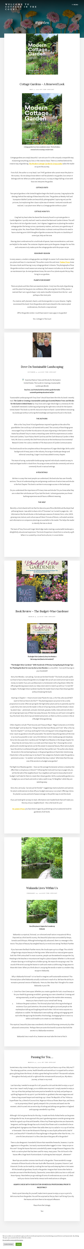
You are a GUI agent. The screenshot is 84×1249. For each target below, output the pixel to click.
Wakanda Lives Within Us (42, 888)
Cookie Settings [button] (8, 1244)
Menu (76, 4)
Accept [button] (18, 1244)
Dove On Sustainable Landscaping (42, 367)
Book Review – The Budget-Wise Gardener (42, 611)
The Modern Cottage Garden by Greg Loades (46, 164)
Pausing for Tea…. (42, 1057)
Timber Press (65, 262)
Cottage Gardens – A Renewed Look (42, 84)
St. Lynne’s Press (18, 809)
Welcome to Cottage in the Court (21, 7)
